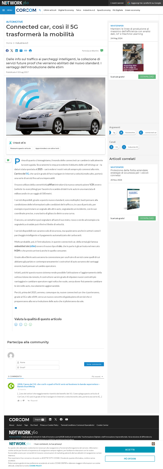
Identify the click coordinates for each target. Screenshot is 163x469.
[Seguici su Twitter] (55, 420)
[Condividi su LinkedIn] (16, 50)
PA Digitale (118, 10)
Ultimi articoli (50, 10)
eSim (32, 246)
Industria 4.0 (89, 10)
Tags (26, 425)
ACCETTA (130, 449)
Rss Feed (34, 425)
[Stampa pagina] (30, 50)
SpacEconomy (104, 10)
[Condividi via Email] (21, 50)
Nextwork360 (15, 437)
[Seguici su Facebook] (61, 420)
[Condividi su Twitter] (12, 50)
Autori (19, 425)
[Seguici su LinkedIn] (50, 420)
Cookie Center (102, 425)
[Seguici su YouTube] (66, 420)
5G (27, 173)
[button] (7, 10)
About (11, 425)
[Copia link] (26, 50)
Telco (78, 10)
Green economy (132, 10)
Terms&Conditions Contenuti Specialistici (77, 425)
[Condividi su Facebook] (7, 50)
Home (9, 43)
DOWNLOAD (147, 76)
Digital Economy (66, 10)
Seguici (38, 419)
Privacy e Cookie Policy (49, 425)
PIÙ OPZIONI (130, 458)
